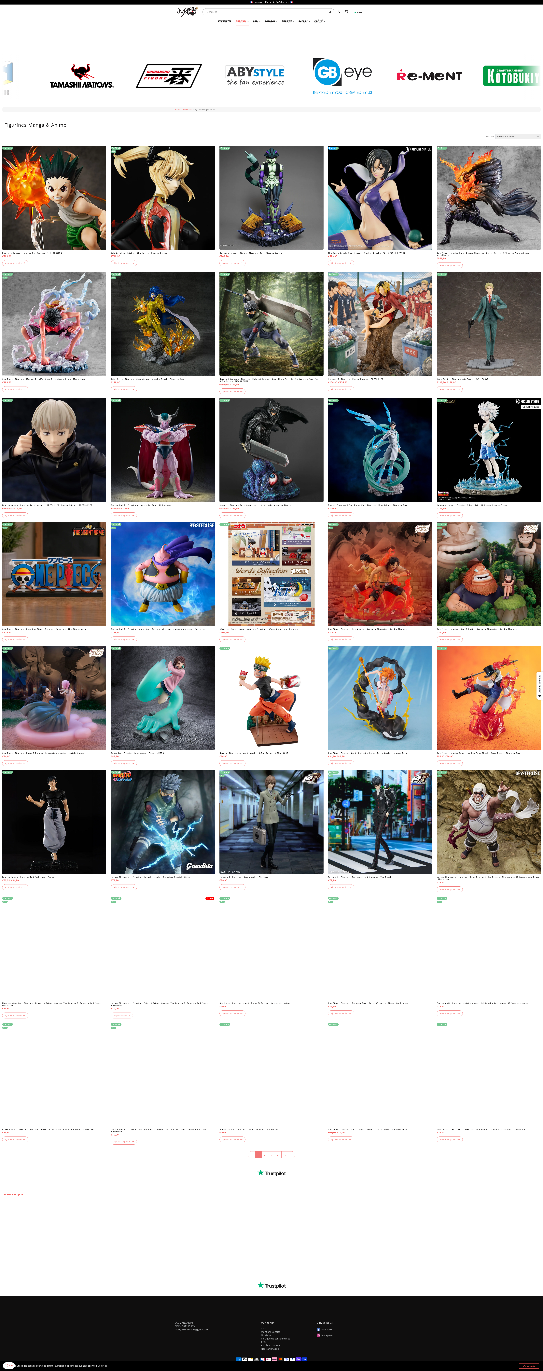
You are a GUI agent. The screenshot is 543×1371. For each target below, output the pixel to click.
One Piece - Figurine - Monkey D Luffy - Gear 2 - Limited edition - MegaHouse (44, 379)
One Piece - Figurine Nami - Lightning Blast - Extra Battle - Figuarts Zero (367, 753)
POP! (255, 21)
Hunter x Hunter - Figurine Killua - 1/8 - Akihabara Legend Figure (472, 505)
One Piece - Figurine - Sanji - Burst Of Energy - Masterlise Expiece (255, 1003)
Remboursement (270, 1345)
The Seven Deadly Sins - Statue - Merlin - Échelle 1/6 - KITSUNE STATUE (366, 253)
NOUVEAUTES (224, 21)
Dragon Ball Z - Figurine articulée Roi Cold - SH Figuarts (141, 505)
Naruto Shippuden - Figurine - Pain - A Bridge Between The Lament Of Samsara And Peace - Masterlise (160, 1004)
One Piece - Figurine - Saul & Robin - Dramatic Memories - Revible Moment (477, 629)
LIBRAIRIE (287, 21)
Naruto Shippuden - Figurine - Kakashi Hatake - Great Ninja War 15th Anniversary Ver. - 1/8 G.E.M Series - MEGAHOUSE (269, 380)
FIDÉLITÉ (318, 21)
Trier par (490, 136)
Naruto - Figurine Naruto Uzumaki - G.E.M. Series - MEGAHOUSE (253, 753)
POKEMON (270, 21)
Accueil (177, 109)
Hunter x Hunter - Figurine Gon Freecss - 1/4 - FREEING (32, 253)
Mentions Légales (270, 1331)
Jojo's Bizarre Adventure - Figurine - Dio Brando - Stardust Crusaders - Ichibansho (481, 1129)
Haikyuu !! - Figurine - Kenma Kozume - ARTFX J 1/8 (355, 379)
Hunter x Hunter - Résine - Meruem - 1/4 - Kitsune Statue (250, 253)
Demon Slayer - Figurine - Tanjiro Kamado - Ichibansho (248, 1129)
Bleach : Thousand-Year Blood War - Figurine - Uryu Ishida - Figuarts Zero (368, 505)
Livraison (266, 1335)
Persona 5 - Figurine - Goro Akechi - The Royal (244, 877)
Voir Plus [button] (102, 1366)
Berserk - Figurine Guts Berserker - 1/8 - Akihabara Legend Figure (255, 505)
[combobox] (264, 11)
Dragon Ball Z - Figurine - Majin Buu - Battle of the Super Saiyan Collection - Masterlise (158, 629)
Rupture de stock (122, 1015)
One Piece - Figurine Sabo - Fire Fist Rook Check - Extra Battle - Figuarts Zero (479, 753)
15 (284, 1154)
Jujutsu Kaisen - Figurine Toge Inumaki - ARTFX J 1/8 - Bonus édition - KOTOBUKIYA (47, 505)
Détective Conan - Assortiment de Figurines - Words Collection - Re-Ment (258, 629)
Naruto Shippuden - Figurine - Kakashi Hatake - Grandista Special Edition (150, 877)
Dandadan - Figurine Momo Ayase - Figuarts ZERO (137, 753)
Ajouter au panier (13, 263)
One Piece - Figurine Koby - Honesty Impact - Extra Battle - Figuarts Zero (367, 1129)
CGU (263, 1342)
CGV (263, 1328)
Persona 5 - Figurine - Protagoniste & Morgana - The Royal (359, 877)
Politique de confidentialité (275, 1338)
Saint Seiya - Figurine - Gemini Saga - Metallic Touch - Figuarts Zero (147, 379)
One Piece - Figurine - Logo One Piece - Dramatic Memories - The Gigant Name (44, 629)
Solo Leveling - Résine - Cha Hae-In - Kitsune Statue (139, 253)
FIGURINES (241, 21)
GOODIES (303, 21)
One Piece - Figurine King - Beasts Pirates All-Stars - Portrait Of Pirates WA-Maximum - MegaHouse (484, 254)
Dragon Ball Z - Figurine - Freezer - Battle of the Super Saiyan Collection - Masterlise (48, 1129)
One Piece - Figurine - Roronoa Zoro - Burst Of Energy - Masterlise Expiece (368, 1003)
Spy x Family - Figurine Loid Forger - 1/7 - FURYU (463, 379)
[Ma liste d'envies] (342, 10)
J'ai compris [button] (529, 1366)
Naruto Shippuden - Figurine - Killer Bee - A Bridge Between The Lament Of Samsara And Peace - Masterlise (488, 878)
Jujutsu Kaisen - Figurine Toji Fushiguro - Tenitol (28, 877)
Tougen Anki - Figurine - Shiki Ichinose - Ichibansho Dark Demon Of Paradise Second (482, 1003)
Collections (187, 109)
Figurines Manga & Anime (205, 109)
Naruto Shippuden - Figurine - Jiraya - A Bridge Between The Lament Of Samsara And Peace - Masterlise (52, 1004)
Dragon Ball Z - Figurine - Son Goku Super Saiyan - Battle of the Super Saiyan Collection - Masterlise (159, 1130)
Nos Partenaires (270, 1348)
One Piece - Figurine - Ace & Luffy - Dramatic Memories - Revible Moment (367, 629)
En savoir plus (15, 1194)
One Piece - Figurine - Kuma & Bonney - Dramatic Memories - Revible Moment (44, 753)
